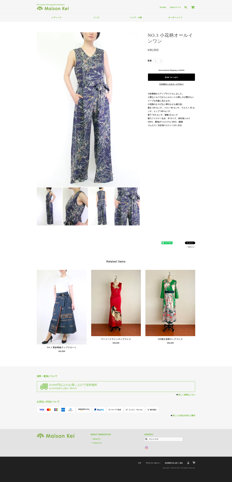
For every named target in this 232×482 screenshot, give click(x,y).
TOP (139, 463)
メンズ (96, 18)
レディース (57, 18)
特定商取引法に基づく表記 (174, 463)
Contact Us (97, 443)
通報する (191, 247)
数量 (150, 60)
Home (163, 7)
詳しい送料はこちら (186, 395)
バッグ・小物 (136, 18)
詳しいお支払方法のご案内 (184, 416)
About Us (175, 7)
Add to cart (171, 77)
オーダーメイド (175, 18)
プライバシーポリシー (153, 463)
